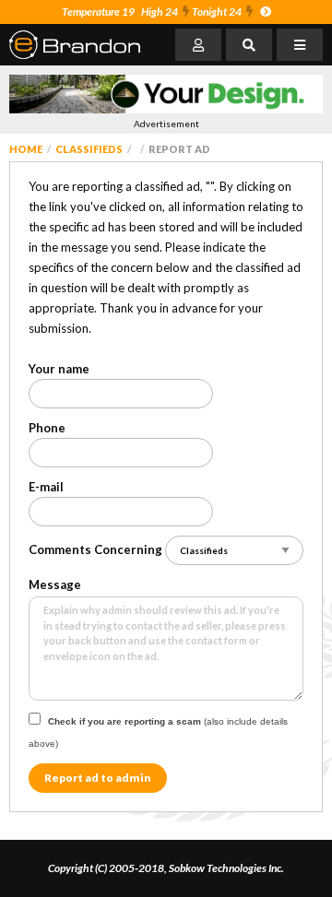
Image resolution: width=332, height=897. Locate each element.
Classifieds (89, 149)
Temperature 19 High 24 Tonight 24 (152, 11)
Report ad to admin (97, 778)
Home (25, 149)
